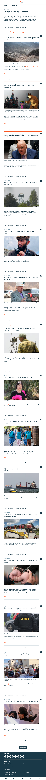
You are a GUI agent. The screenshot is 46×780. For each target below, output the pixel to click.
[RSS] (21, 756)
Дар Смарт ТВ (26, 772)
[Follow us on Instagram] (13, 756)
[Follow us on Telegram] (18, 756)
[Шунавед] (14, 778)
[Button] (9, 27)
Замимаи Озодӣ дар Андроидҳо (10, 772)
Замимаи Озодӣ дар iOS (9, 774)
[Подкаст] (23, 756)
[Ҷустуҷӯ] (39, 778)
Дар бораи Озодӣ (7, 763)
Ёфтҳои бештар (23, 747)
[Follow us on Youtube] (10, 756)
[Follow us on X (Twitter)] (15, 756)
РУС (31, 778)
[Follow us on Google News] (5, 756)
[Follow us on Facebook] (8, 756)
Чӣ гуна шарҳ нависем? (28, 763)
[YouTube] (22, 778)
